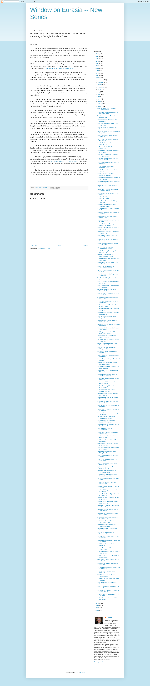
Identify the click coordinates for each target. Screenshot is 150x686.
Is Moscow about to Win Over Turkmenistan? (105, 147)
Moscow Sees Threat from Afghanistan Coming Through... (108, 591)
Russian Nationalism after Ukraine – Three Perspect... (107, 143)
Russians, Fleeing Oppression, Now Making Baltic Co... (107, 120)
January (100, 106)
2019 (97, 70)
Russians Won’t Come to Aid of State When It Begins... (107, 513)
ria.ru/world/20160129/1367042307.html (64, 161)
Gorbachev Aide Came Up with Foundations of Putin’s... (105, 521)
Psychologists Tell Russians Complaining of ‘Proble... (105, 247)
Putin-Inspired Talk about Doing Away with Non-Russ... (107, 236)
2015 (97, 603)
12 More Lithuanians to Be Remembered (104, 429)
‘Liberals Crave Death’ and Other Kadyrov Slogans (106, 317)
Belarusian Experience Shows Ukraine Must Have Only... (108, 506)
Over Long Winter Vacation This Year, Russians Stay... (107, 436)
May (99, 96)
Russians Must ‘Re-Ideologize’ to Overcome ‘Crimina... (106, 471)
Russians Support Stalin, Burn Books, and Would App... (107, 394)
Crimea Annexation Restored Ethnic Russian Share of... (107, 344)
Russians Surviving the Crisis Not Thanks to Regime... (106, 197)
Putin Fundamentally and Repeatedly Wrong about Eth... (107, 155)
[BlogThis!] (53, 188)
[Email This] (51, 188)
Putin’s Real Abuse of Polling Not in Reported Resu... (107, 463)
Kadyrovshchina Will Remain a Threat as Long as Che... (107, 305)
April (99, 99)
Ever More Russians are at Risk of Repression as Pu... (106, 205)
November (101, 82)
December (101, 80)
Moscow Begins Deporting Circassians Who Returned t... (108, 425)
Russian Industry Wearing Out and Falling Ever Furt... (106, 452)
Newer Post (34, 245)
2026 (97, 54)
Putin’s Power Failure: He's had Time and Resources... (107, 440)
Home (59, 245)
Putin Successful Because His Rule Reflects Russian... (107, 382)
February (100, 104)
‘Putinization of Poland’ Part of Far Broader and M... (106, 483)
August (100, 89)
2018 (97, 73)
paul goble (109, 617)
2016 (97, 78)
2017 (97, 75)
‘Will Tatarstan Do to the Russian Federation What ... (106, 575)
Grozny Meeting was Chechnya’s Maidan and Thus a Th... (106, 224)
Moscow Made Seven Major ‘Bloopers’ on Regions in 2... (108, 494)
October (100, 84)
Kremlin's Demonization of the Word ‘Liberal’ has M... (107, 217)
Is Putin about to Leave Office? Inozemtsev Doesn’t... (105, 166)
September (101, 87)
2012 (97, 610)
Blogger (82, 673)
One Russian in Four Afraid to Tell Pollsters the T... (106, 290)
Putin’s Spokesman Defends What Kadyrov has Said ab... (106, 332)
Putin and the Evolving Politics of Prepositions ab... (106, 583)
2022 (97, 63)
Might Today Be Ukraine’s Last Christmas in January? (105, 533)
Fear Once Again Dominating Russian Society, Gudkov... (107, 244)
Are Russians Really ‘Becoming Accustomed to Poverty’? (106, 417)
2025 (97, 56)
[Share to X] (55, 188)
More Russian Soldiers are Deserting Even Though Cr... (107, 413)
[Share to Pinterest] (59, 188)
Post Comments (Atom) (44, 248)
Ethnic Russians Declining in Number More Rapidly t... (107, 502)
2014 (97, 605)
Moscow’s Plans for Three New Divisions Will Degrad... (106, 421)
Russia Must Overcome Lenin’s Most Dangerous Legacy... (107, 190)
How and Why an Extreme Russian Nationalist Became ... (107, 363)
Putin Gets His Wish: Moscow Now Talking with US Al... (106, 348)
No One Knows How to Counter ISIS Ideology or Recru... (107, 321)
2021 (97, 66)
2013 (97, 608)
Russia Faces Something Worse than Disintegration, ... (107, 186)
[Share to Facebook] (57, 188)
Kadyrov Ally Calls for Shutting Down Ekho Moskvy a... (107, 371)
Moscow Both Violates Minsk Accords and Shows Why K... (107, 112)
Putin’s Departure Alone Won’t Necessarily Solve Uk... (105, 174)
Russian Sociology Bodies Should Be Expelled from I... (107, 510)
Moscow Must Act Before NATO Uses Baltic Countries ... (107, 398)
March (99, 101)
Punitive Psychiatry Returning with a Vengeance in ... (107, 251)
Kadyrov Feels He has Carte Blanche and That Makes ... (107, 263)
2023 (97, 61)
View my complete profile (101, 662)
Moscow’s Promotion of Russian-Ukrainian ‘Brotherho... (106, 390)
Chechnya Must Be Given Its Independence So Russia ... (105, 255)
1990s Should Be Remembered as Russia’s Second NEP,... (107, 475)
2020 (97, 68)
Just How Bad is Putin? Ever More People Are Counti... (106, 109)
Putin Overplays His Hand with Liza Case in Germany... (107, 128)
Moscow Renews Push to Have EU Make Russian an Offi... (107, 375)
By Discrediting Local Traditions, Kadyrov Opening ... (106, 467)
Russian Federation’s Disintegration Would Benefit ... (107, 529)
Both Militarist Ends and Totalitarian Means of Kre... (107, 544)
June (99, 94)
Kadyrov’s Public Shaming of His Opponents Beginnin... (106, 525)
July (99, 92)
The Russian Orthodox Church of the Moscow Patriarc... (107, 301)
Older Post (85, 245)
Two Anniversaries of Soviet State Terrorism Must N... (106, 336)
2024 (97, 59)
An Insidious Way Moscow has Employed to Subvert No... (105, 267)
